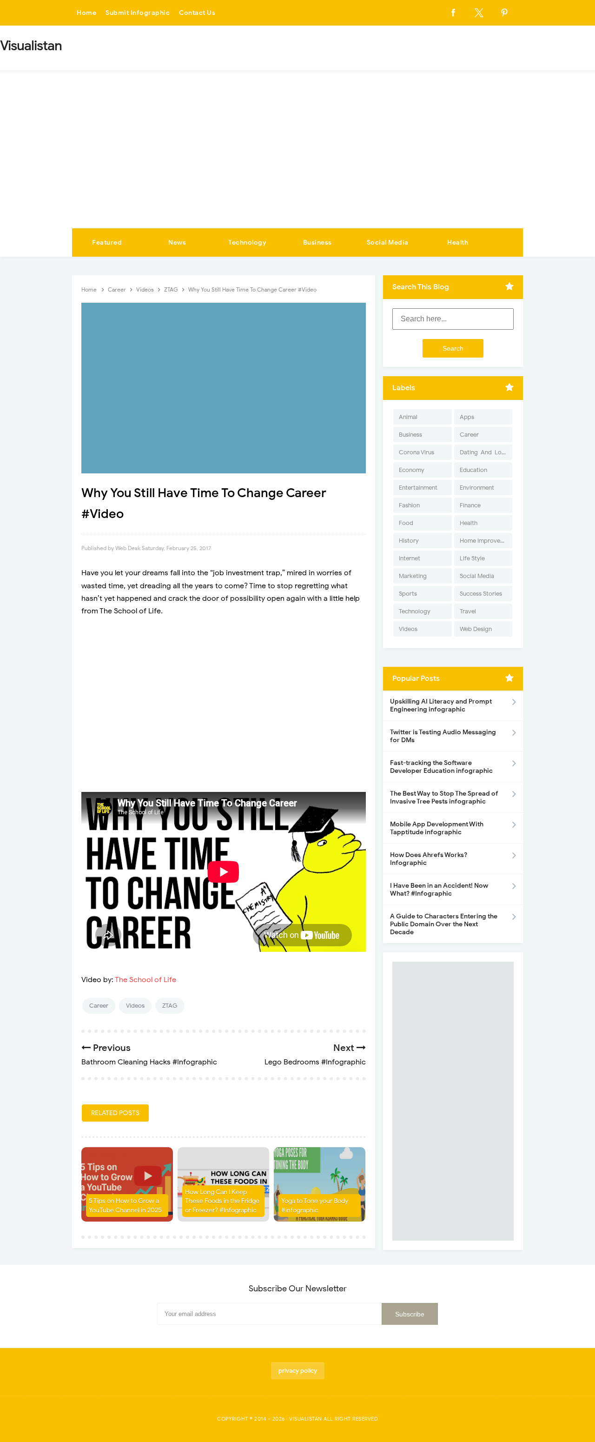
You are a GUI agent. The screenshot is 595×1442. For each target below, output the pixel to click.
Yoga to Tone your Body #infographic (314, 1205)
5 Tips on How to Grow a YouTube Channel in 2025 (125, 1205)
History (409, 541)
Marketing (413, 576)
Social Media (388, 242)
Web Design (476, 629)
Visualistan (305, 1418)
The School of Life (145, 979)
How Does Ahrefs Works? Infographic (428, 859)
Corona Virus (416, 452)
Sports (408, 594)
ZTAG (170, 1006)
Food (406, 523)
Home (86, 13)
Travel (468, 611)
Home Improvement (486, 541)
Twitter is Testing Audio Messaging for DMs (443, 736)
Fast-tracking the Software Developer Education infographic (441, 767)
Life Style (472, 558)
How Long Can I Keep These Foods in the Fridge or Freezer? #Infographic (222, 1201)
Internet (409, 558)
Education (473, 470)
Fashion (409, 505)
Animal (408, 417)
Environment (477, 488)
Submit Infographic (138, 13)
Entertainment (418, 488)
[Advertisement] (297, 158)
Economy (411, 470)
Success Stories (481, 594)
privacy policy (297, 1371)
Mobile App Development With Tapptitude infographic (436, 828)
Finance (470, 505)
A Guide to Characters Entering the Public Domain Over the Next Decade (443, 924)
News (177, 242)
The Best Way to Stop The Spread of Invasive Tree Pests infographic (444, 797)
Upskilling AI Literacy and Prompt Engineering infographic (441, 705)
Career (98, 1006)
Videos (135, 1006)
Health (457, 242)
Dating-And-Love (484, 452)
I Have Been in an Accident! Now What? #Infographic (439, 889)
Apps (467, 417)
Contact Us (197, 13)
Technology (247, 242)
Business (317, 242)
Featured (107, 242)
